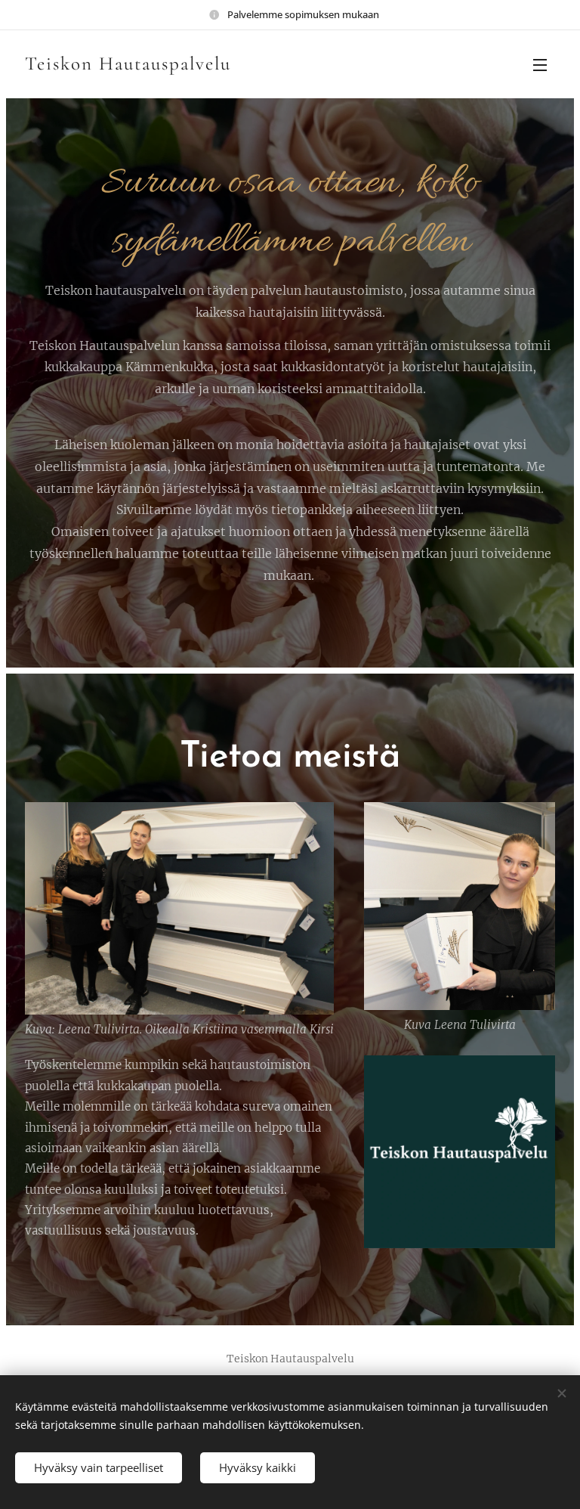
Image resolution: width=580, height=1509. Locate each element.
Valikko (540, 64)
